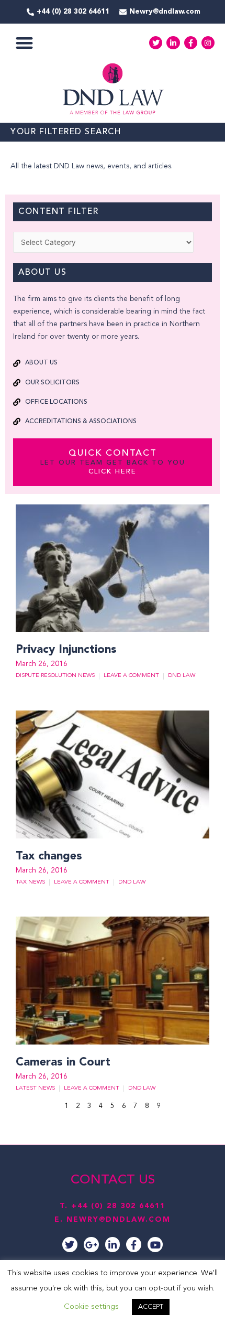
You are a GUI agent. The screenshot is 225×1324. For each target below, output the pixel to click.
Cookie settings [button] (91, 1307)
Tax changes (51, 856)
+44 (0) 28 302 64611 (118, 1206)
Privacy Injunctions (66, 649)
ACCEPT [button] (150, 1307)
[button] (24, 43)
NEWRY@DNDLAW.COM (118, 1219)
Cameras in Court (63, 1062)
